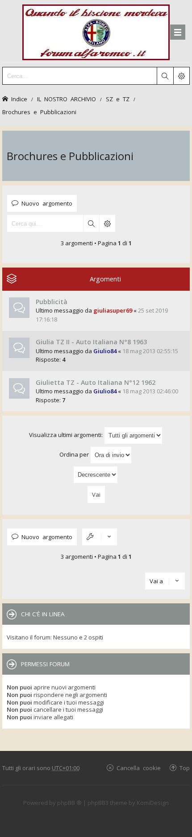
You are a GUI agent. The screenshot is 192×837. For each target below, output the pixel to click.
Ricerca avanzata (107, 223)
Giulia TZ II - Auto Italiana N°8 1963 (91, 342)
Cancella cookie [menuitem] (139, 768)
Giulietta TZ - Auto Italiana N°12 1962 (95, 382)
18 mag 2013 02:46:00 (150, 391)
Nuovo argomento (46, 203)
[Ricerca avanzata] (181, 75)
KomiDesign (153, 803)
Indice (19, 99)
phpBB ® (69, 803)
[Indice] (96, 31)
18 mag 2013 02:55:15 (150, 351)
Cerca (91, 223)
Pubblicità (51, 301)
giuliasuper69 (112, 310)
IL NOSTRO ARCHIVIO (66, 99)
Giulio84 (105, 351)
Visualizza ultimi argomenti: (66, 435)
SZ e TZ (117, 99)
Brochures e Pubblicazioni (39, 112)
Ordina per (74, 454)
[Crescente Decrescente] (96, 474)
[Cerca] (165, 75)
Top (184, 768)
